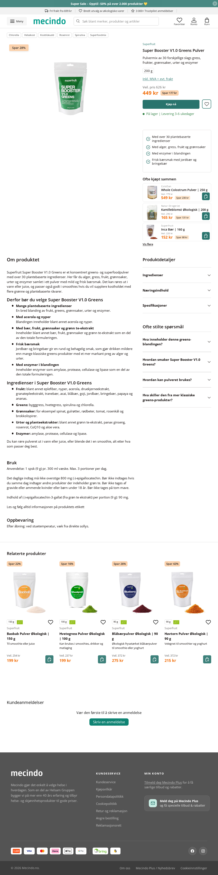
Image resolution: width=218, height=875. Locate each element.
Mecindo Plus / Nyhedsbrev (155, 868)
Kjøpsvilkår (104, 789)
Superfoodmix (98, 35)
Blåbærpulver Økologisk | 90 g (135, 636)
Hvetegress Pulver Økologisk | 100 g (82, 636)
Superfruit (149, 44)
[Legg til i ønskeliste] (206, 104)
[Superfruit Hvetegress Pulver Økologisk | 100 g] (82, 592)
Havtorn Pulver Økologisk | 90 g (186, 636)
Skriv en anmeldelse (109, 722)
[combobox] (116, 21)
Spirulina (80, 35)
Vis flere (148, 244)
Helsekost (29, 35)
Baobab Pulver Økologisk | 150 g (28, 636)
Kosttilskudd (47, 35)
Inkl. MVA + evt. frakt (158, 79)
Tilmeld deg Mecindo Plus (163, 782)
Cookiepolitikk (106, 804)
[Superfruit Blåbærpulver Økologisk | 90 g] (135, 592)
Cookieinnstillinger (194, 868)
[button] (207, 21)
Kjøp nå (171, 104)
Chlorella (14, 35)
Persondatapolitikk (109, 796)
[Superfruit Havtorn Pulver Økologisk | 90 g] (188, 592)
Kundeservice (106, 782)
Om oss (125, 868)
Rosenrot (64, 35)
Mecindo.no (30, 868)
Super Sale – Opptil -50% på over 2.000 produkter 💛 (109, 4)
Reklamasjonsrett (108, 825)
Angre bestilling (107, 818)
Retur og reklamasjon (111, 811)
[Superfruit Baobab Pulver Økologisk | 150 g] (30, 592)
